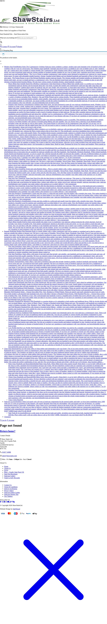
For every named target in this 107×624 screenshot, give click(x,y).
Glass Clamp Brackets (15, 400)
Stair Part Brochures (10, 474)
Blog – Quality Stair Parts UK (14, 472)
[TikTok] (10, 502)
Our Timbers (8, 496)
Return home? (7, 431)
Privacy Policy (9, 491)
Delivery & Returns (10, 489)
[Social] (12, 502)
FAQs (6, 470)
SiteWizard (16, 509)
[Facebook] (0, 502)
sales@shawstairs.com (9, 456)
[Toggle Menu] (1, 63)
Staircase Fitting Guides (12, 492)
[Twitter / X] (2, 502)
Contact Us (8, 485)
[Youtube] (8, 502)
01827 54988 (6, 452)
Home (6, 466)
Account (11, 420)
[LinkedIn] (4, 502)
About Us (7, 468)
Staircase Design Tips (11, 494)
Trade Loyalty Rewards (12, 478)
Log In (3, 420)
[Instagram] (6, 502)
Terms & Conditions (11, 487)
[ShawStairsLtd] (29, 23)
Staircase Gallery (9, 476)
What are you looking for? (8, 38)
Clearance (7, 417)
